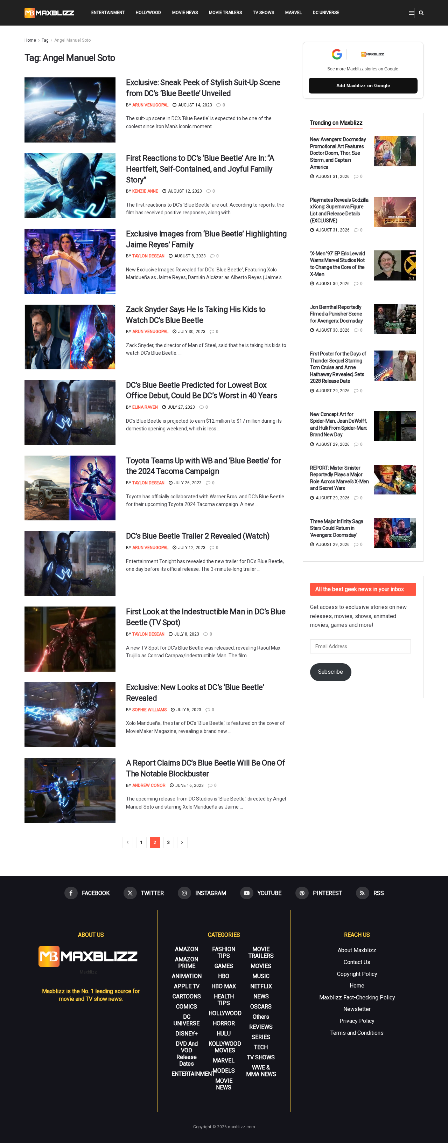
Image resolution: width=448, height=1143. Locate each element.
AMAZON (186, 949)
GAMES (224, 966)
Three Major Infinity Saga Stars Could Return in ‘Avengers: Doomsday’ (336, 528)
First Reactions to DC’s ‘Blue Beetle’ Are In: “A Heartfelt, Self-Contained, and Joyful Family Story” (200, 169)
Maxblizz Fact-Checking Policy (357, 997)
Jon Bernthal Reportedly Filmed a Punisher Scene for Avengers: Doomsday (336, 314)
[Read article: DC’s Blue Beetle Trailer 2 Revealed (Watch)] (69, 563)
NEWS (261, 996)
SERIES (261, 1037)
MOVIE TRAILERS (225, 12)
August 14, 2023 (194, 105)
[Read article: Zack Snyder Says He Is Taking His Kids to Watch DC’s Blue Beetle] (69, 336)
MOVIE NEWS (185, 12)
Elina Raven (145, 407)
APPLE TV (187, 986)
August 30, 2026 (332, 283)
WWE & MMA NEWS (261, 1071)
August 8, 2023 (189, 256)
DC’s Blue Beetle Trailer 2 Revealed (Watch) (198, 536)
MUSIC (261, 976)
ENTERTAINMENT (108, 12)
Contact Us (357, 962)
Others (261, 1016)
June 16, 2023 (189, 785)
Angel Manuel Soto (72, 40)
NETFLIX (261, 986)
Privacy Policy (357, 1021)
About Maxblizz (357, 950)
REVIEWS (261, 1027)
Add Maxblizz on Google (363, 85)
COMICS (186, 1006)
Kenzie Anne (145, 191)
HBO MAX (223, 986)
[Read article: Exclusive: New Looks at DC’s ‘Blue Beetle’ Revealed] (69, 714)
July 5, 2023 (188, 709)
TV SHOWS (263, 12)
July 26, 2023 (187, 482)
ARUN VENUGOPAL (150, 105)
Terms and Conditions (357, 1033)
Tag (45, 40)
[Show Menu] (411, 13)
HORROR (224, 1023)
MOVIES (261, 966)
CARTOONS (187, 996)
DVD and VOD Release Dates (187, 1053)
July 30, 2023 (191, 331)
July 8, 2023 (186, 634)
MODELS (223, 1070)
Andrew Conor (149, 785)
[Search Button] (421, 13)
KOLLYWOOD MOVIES (225, 1047)
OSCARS (261, 1006)
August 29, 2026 (332, 390)
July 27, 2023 (181, 407)
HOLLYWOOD (148, 12)
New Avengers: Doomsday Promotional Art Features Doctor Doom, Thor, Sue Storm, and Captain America (338, 153)
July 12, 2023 (191, 547)
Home (30, 40)
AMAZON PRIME (186, 962)
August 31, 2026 (332, 176)
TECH (261, 1047)
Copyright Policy (357, 974)
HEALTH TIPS (224, 999)
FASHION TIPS (223, 952)
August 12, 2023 (184, 191)
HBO (223, 976)
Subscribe (330, 672)
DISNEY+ (186, 1033)
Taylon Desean (148, 256)
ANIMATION (187, 976)
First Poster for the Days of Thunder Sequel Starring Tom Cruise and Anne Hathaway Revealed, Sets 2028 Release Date (338, 367)
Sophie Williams (149, 709)
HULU (224, 1033)
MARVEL (293, 12)
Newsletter (357, 1009)
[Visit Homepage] (49, 13)
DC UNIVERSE (326, 12)
